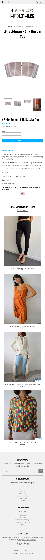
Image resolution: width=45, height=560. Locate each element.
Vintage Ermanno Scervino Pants (22, 268)
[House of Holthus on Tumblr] (28, 544)
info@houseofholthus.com (27, 540)
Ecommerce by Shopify (25, 553)
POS (13, 553)
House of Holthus (25, 551)
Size (3, 131)
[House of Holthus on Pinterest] (25, 544)
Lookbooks (23, 498)
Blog (22, 524)
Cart (40, 2)
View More (22, 210)
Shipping (22, 517)
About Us (22, 494)
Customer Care (22, 496)
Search (22, 527)
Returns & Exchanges (22, 520)
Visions (22, 501)
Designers (22, 489)
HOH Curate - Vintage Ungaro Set (22, 326)
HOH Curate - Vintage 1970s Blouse (22, 442)
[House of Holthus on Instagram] (20, 544)
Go (41, 471)
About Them (22, 491)
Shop (22, 486)
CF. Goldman (7, 150)
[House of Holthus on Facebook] (17, 544)
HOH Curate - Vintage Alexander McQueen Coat (22, 384)
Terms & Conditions (22, 522)
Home (10, 26)
